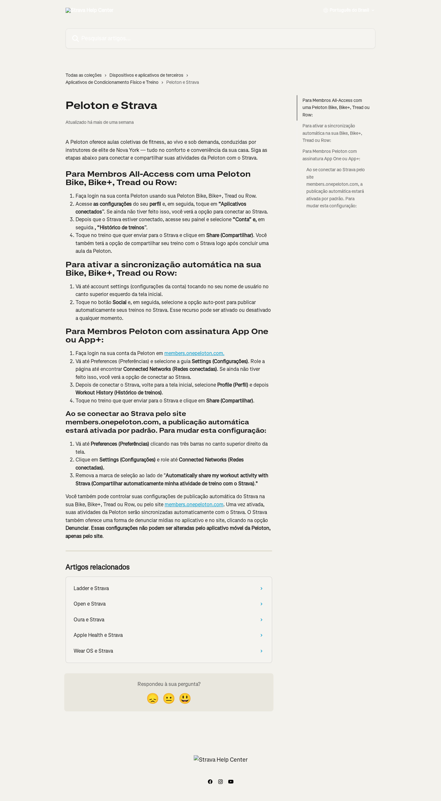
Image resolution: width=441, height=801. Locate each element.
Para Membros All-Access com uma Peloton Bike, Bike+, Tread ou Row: (336, 107)
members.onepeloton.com (194, 504)
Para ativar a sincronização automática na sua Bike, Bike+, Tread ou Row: (332, 133)
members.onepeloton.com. (194, 353)
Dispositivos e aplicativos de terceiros (146, 75)
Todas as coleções (84, 75)
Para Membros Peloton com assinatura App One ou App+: (331, 155)
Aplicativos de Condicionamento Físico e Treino (112, 82)
